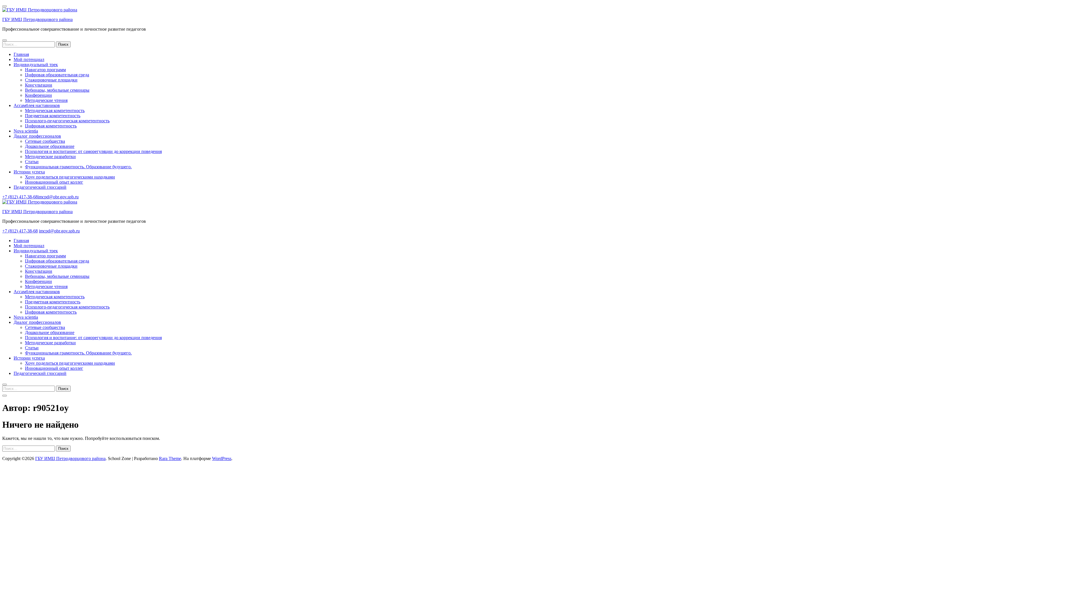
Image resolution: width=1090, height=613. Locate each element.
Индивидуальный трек (36, 64)
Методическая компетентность (55, 110)
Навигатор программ (45, 69)
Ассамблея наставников (37, 105)
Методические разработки (50, 156)
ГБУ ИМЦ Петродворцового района (37, 19)
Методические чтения (46, 100)
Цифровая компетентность (51, 125)
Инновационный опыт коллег (54, 182)
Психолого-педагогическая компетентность (67, 120)
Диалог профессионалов (37, 136)
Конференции (38, 95)
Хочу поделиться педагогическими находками (70, 177)
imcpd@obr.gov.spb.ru (58, 196)
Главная (21, 54)
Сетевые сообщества (45, 141)
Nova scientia (26, 131)
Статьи (32, 161)
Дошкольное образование (49, 146)
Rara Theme (170, 458)
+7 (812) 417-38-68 (20, 196)
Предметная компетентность (52, 115)
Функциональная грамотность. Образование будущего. (78, 166)
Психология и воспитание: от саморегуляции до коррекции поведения (93, 151)
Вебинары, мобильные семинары (57, 90)
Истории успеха (29, 171)
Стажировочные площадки (51, 79)
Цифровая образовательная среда (57, 74)
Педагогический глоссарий (40, 187)
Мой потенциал (29, 59)
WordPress (221, 458)
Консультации (38, 85)
